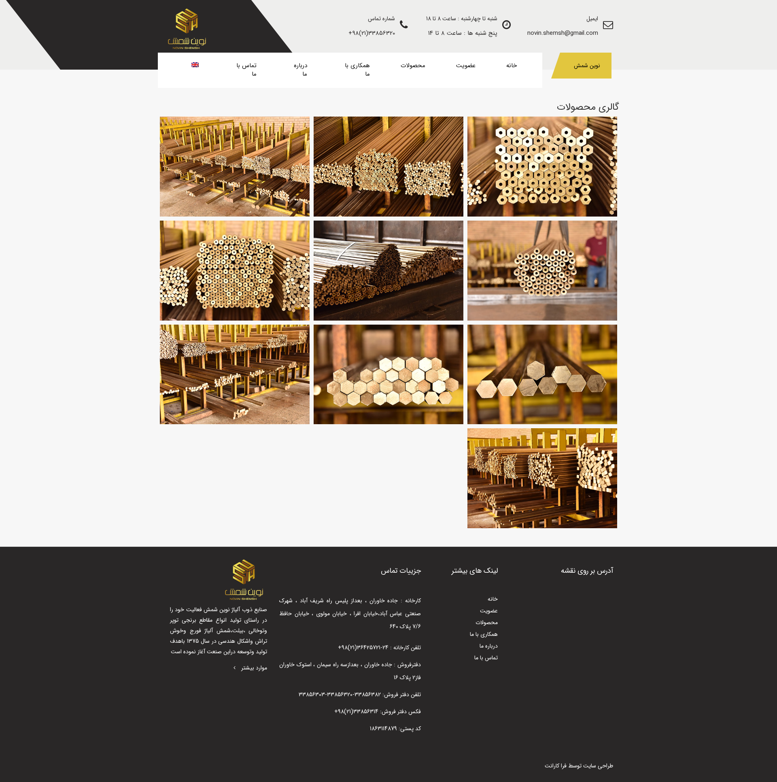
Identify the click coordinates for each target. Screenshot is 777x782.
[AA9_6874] (235, 271)
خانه (511, 65)
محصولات (413, 65)
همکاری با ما (357, 70)
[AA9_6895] (388, 167)
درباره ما (300, 70)
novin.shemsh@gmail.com (562, 33)
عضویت (466, 65)
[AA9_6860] (388, 375)
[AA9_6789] (542, 478)
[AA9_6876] (542, 167)
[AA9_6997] (542, 271)
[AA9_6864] (542, 375)
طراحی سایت (598, 765)
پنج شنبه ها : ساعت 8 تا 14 (462, 33)
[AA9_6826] (235, 375)
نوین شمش (587, 65)
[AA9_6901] (235, 167)
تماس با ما (246, 70)
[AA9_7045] (388, 271)
